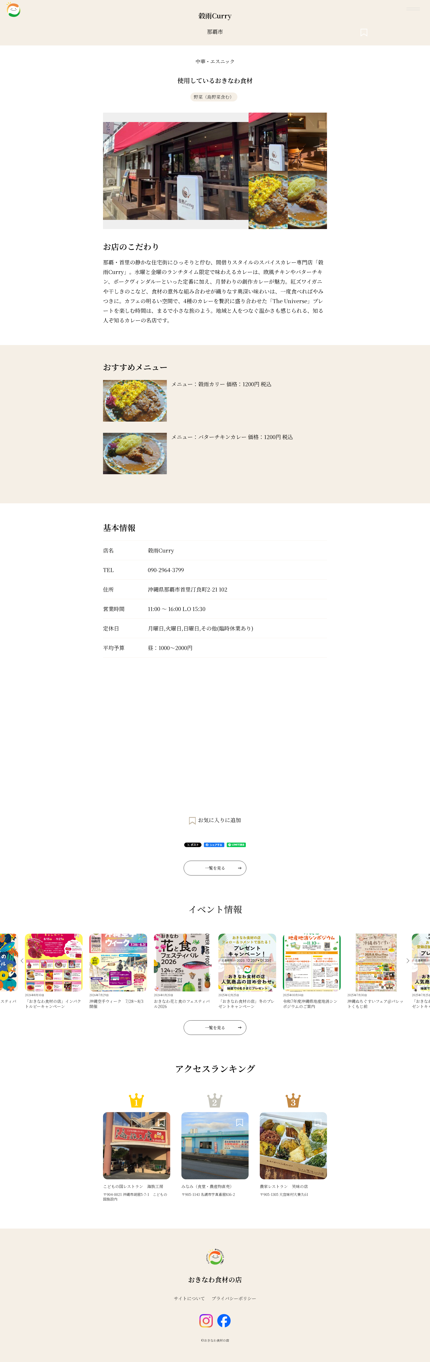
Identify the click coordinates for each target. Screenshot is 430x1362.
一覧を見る (215, 868)
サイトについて (189, 1298)
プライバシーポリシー (234, 1298)
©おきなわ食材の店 (215, 1340)
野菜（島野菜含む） (214, 97)
